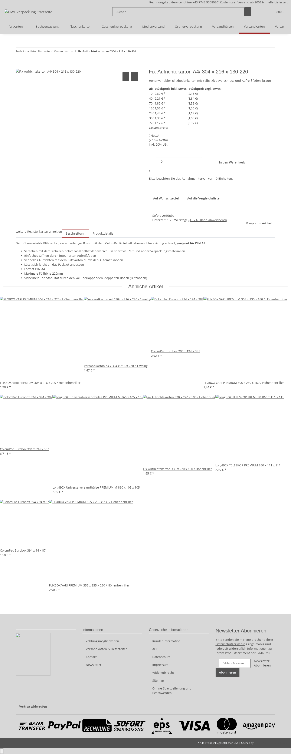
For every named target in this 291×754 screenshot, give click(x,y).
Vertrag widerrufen (33, 706)
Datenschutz (161, 657)
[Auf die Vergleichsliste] (125, 76)
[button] (261, 11)
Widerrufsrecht (163, 673)
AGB (155, 649)
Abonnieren (227, 672)
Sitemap (158, 680)
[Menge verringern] (152, 161)
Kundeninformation (166, 641)
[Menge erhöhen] (205, 161)
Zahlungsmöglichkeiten (102, 641)
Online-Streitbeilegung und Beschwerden (172, 690)
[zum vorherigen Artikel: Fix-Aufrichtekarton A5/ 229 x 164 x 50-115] (139, 52)
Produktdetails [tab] (103, 233)
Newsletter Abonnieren (262, 663)
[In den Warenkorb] (19, 66)
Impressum (160, 665)
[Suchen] (247, 11)
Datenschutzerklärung (231, 644)
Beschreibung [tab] (75, 233)
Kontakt (91, 657)
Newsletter (93, 665)
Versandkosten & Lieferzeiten (107, 649)
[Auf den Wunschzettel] (134, 76)
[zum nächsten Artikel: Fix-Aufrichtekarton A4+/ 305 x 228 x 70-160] (147, 52)
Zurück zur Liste (26, 51)
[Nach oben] (1, 751)
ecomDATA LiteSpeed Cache (271, 743)
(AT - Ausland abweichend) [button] (208, 220)
